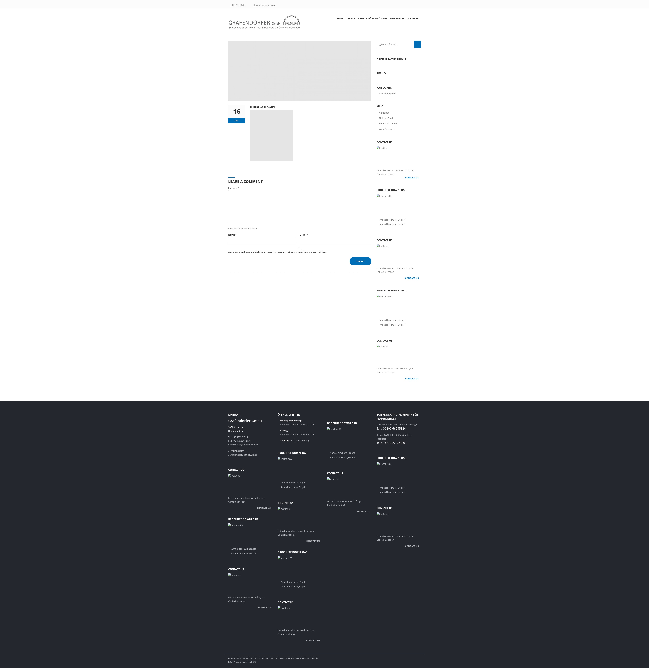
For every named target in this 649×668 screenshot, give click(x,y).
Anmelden (384, 112)
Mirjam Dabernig (310, 658)
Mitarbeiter (397, 18)
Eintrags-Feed (386, 118)
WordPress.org (386, 128)
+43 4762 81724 (238, 4)
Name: (232, 234)
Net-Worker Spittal (293, 658)
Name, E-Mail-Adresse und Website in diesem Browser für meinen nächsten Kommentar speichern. (277, 252)
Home (339, 18)
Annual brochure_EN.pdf (392, 219)
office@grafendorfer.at (264, 4)
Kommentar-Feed (388, 123)
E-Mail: (304, 234)
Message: (233, 187)
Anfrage (413, 18)
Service (350, 18)
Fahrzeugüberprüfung (372, 18)
